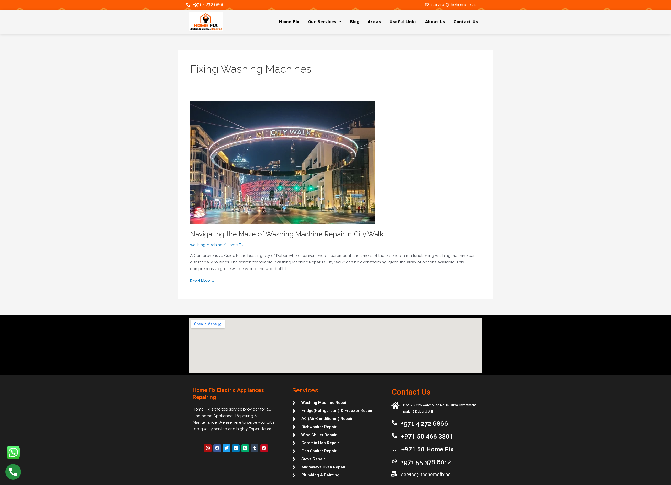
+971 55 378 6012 (426, 462)
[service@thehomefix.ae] (427, 5)
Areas (374, 22)
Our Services (322, 22)
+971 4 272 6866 (208, 4)
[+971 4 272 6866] (188, 5)
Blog (355, 22)
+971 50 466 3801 (427, 436)
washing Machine (206, 244)
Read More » (202, 280)
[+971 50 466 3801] (394, 435)
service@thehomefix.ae (454, 4)
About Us (435, 22)
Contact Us (466, 22)
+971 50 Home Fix (427, 449)
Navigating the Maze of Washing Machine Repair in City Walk (286, 234)
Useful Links (403, 22)
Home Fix (289, 22)
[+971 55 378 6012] (394, 461)
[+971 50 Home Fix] (394, 448)
